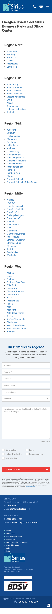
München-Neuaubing (16, 160)
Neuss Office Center (16, 325)
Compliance (10, 539)
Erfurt (9, 100)
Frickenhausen (13, 136)
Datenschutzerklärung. (30, 486)
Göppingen (12, 139)
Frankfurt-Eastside (15, 209)
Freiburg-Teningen (15, 215)
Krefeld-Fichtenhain (16, 319)
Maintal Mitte (13, 224)
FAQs (8, 551)
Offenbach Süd (14, 243)
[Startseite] (14, 6)
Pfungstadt (12, 246)
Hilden (10, 304)
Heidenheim (12, 145)
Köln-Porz (11, 310)
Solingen (11, 331)
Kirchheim (11, 148)
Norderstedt (12, 63)
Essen (9, 297)
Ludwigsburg (13, 151)
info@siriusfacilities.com (20, 509)
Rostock (10, 112)
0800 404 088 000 (14, 505)
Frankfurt (11, 203)
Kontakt (9, 530)
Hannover (11, 57)
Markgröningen (14, 154)
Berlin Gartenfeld (14, 87)
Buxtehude (12, 51)
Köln (9, 307)
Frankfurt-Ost (13, 212)
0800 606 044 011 (14, 519)
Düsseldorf (12, 288)
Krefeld (10, 316)
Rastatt (10, 249)
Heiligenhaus (13, 300)
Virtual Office (11, 458)
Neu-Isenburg (13, 237)
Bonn (9, 276)
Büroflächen (11, 450)
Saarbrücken (13, 252)
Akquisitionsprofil (12, 545)
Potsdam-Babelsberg (16, 109)
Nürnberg (11, 170)
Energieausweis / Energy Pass (17, 542)
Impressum (10, 533)
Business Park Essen (16, 282)
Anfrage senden (13, 469)
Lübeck (10, 60)
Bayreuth (11, 133)
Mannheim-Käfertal (16, 234)
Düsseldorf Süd (14, 294)
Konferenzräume (36, 454)
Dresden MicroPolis (16, 96)
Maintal (10, 221)
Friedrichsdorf (13, 218)
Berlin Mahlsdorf (14, 90)
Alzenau (10, 200)
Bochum (11, 279)
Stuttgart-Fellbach (15, 179)
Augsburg (11, 130)
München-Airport (14, 163)
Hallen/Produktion (14, 454)
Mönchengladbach (15, 157)
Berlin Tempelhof (15, 93)
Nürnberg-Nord (13, 173)
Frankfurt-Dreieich (15, 206)
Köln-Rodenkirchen (15, 313)
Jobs (8, 548)
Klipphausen (12, 106)
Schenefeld (12, 67)
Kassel (10, 103)
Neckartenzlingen (15, 167)
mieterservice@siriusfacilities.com (24, 522)
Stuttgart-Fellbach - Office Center (22, 182)
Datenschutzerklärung (14, 536)
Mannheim (12, 230)
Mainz (10, 227)
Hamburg (11, 54)
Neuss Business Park (16, 328)
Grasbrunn (12, 142)
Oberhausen (13, 322)
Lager (31, 450)
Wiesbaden (12, 255)
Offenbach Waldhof (16, 240)
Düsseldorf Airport (15, 291)
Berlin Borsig (13, 84)
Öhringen (11, 176)
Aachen (10, 273)
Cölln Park (11, 285)
